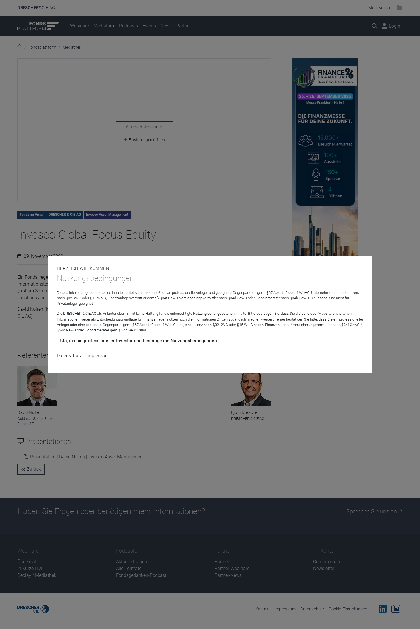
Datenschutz (69, 355)
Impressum (98, 355)
